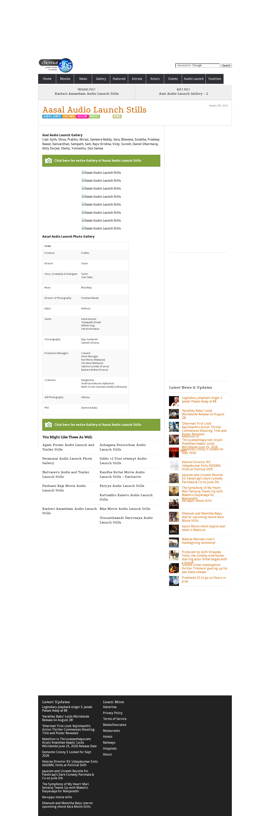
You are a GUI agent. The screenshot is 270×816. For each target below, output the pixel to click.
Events (173, 79)
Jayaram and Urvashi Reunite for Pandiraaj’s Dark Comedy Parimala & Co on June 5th (68, 774)
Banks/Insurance (114, 725)
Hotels (107, 737)
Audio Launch (194, 79)
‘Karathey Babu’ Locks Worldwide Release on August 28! (65, 718)
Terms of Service (115, 719)
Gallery (101, 79)
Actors (155, 79)
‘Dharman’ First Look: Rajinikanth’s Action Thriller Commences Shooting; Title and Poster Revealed (68, 729)
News (83, 79)
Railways (109, 742)
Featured (119, 79)
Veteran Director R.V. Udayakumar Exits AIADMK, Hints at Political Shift (70, 763)
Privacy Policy (113, 713)
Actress (137, 79)
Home (47, 79)
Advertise (110, 707)
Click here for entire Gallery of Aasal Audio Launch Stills (97, 160)
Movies (65, 79)
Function (215, 79)
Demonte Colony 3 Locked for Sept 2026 (66, 753)
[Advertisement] (135, 28)
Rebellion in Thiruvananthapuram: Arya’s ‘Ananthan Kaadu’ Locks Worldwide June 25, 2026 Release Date (69, 742)
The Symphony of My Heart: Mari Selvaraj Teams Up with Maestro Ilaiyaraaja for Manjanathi (65, 787)
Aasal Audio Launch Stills (94, 110)
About (107, 754)
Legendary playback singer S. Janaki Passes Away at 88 (67, 708)
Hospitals (110, 748)
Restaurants (111, 731)
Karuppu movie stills (57, 797)
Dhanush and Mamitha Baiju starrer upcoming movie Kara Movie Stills (67, 804)
